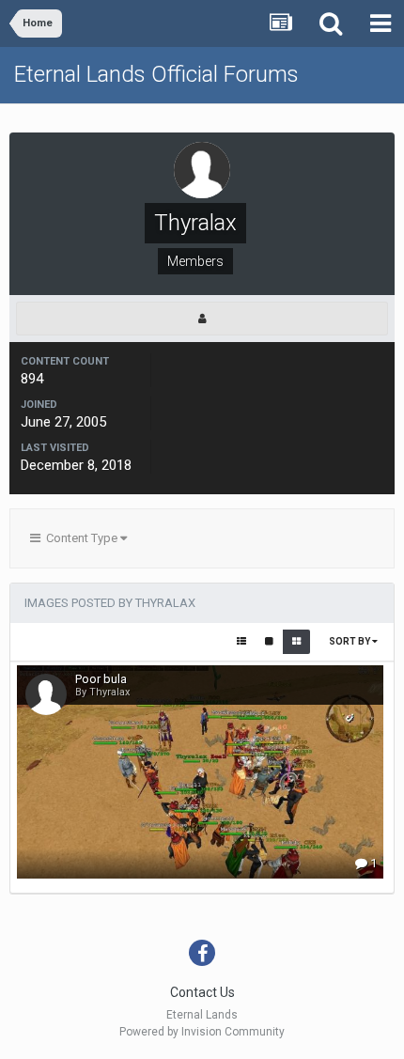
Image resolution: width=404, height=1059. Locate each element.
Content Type (80, 538)
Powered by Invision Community (202, 1031)
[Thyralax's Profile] (202, 318)
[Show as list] (241, 642)
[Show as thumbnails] (296, 642)
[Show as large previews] (269, 642)
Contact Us (202, 992)
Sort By (350, 641)
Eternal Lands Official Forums (156, 74)
